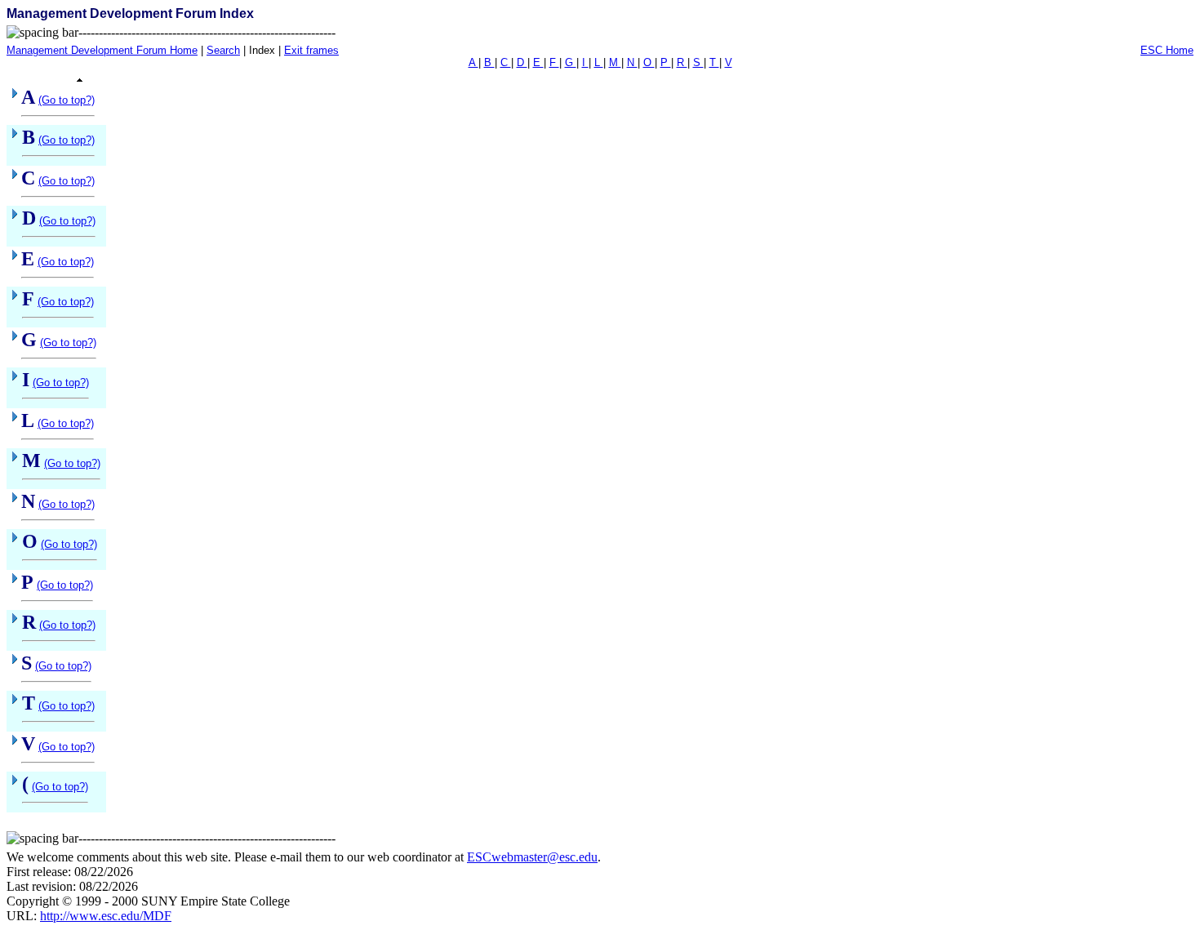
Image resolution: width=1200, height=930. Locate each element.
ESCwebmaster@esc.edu (532, 857)
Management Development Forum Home (102, 50)
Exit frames (311, 50)
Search (223, 50)
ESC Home (1166, 50)
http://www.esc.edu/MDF (105, 916)
